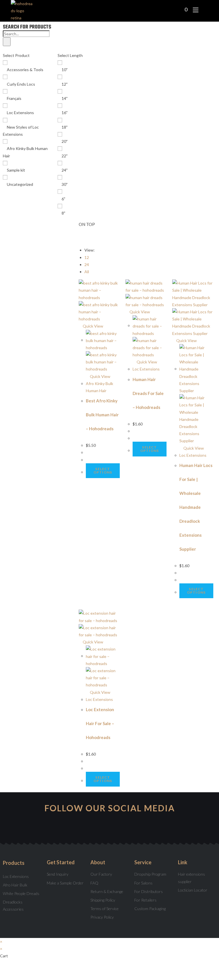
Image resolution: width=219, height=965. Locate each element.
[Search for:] (204, 9)
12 (86, 257)
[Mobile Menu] (194, 9)
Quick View (92, 326)
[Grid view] (80, 238)
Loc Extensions (146, 369)
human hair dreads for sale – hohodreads (148, 393)
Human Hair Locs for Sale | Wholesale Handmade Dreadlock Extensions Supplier (195, 507)
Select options (103, 470)
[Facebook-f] (109, 827)
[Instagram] (71, 827)
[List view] (83, 238)
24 (86, 264)
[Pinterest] (129, 827)
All (86, 271)
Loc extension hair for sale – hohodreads (100, 723)
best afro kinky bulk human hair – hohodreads (102, 414)
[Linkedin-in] (148, 827)
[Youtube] (90, 827)
